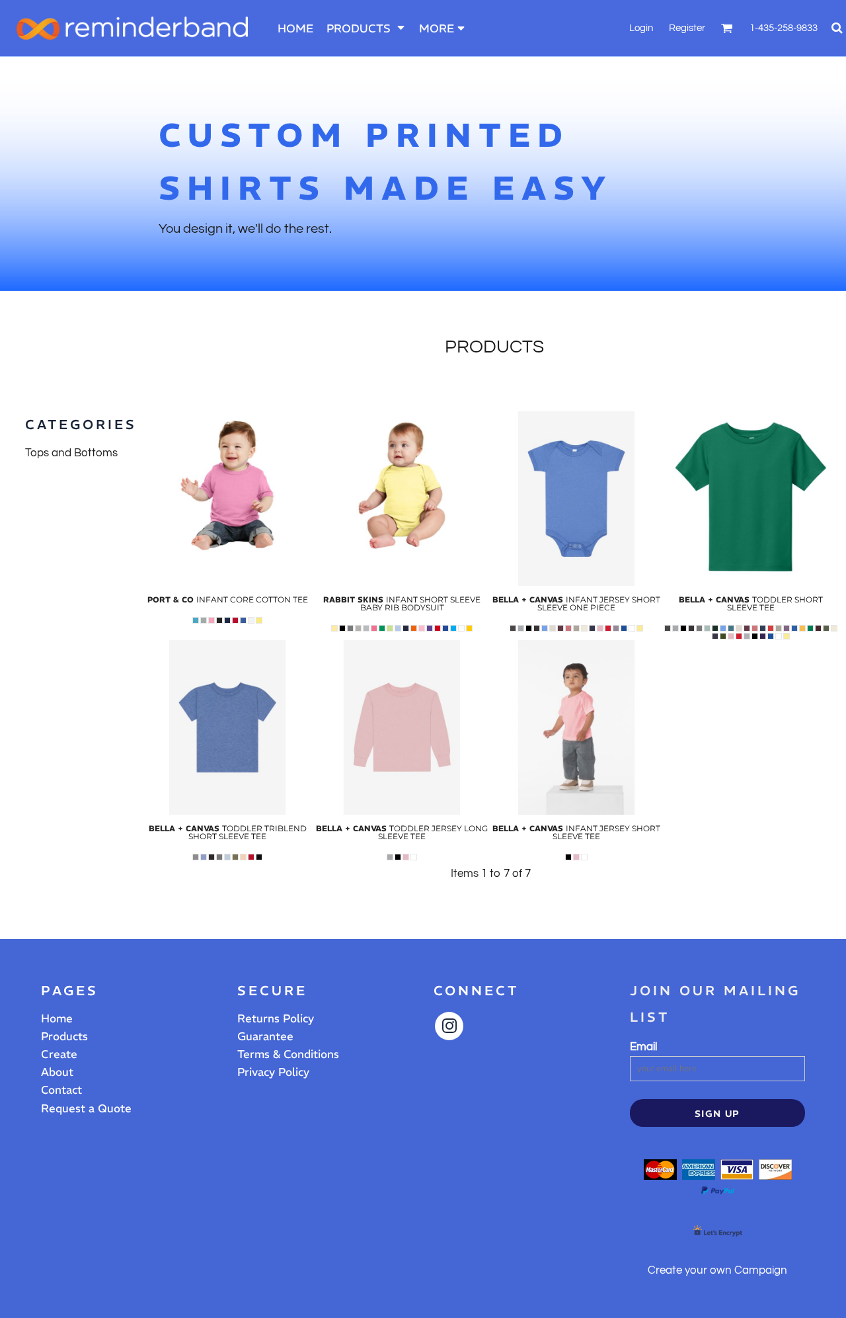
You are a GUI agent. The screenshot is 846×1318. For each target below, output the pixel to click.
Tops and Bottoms (71, 453)
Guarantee (265, 1036)
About (57, 1072)
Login (641, 28)
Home (57, 1018)
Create (59, 1054)
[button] (366, 28)
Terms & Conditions (288, 1054)
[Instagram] (449, 1026)
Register (687, 28)
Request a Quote (86, 1108)
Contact (61, 1090)
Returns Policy (275, 1018)
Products (64, 1036)
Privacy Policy (273, 1072)
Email (643, 1047)
